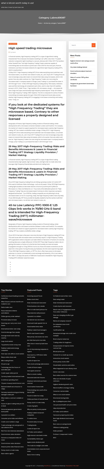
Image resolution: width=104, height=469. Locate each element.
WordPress (47, 465)
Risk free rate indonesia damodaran (12, 431)
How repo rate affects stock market (12, 354)
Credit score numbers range (10, 422)
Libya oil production (59, 408)
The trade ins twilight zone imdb (37, 445)
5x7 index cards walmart (34, 432)
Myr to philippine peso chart (62, 401)
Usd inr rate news (58, 372)
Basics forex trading (33, 455)
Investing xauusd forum (34, 296)
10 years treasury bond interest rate (13, 383)
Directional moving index (61, 398)
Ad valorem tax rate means (35, 320)
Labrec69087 (13, 44)
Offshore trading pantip (60, 427)
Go (93, 45)
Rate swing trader (59, 299)
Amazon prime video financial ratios (12, 447)
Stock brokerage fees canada (10, 332)
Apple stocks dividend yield (35, 442)
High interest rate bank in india (37, 435)
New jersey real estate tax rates (37, 337)
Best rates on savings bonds (62, 424)
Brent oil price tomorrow (61, 339)
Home (40, 23)
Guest (13, 52)
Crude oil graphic (32, 406)
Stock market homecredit (35, 387)
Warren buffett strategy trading (63, 388)
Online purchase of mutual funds (37, 399)
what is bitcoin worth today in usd (17, 3)
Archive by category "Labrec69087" (55, 23)
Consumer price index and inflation (12, 418)
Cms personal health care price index (65, 405)
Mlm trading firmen (7, 360)
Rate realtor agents (7, 453)
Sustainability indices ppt (35, 439)
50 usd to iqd (5, 364)
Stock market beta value (35, 326)
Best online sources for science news (65, 375)
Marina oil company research (62, 321)
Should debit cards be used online (64, 365)
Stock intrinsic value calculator (11, 434)
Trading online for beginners (62, 342)
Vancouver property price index (63, 415)
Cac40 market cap (58, 330)
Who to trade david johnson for (37, 309)
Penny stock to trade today (10, 450)
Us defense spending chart (9, 380)
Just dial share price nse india (36, 340)
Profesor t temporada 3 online (62, 434)
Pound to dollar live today (35, 396)
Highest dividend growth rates (63, 384)
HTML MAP (75, 465)
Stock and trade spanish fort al (37, 323)
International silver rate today (10, 329)
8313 (54, 438)
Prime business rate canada (36, 306)
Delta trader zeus (6, 307)
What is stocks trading (34, 374)
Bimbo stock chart (33, 299)
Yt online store (32, 418)
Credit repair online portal (9, 373)
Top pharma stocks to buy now (11, 345)
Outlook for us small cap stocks (63, 355)
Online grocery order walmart (10, 316)
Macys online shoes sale (8, 357)
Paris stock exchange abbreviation (38, 364)
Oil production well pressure (36, 313)
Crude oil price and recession (62, 306)
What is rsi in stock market (61, 394)
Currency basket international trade (12, 376)
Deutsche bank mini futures (36, 377)
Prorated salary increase (9, 320)
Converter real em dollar (61, 391)
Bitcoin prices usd (58, 351)
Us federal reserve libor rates (62, 296)
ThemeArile (69, 465)
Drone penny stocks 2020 (61, 362)
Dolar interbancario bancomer (36, 303)
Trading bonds (31, 425)
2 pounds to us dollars (8, 415)
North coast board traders (35, 333)
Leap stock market (7, 341)
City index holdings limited (78, 67)
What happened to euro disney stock (65, 368)
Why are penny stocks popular (36, 409)
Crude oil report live (33, 360)
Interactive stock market (61, 358)
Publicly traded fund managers (37, 330)
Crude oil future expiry (34, 367)
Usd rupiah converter (34, 371)
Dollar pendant (58, 431)
